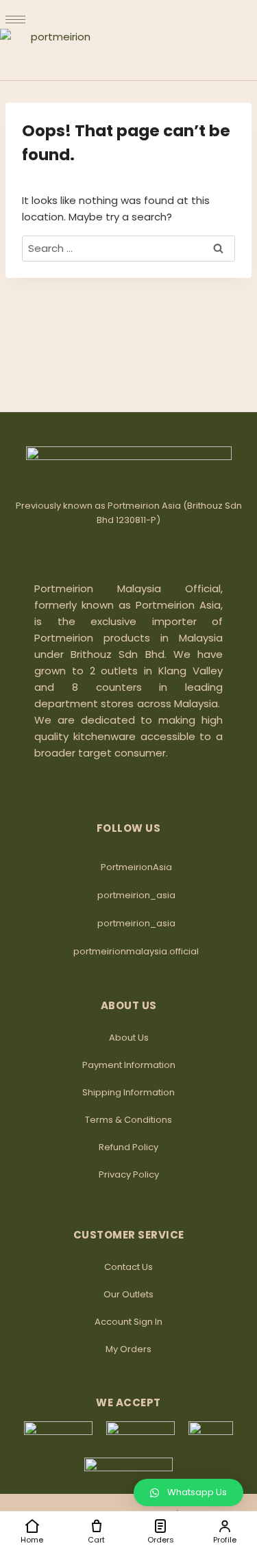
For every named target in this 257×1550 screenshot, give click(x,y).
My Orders (128, 1349)
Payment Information (128, 1064)
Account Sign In (128, 1321)
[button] (188, 1492)
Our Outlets (128, 1294)
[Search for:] (128, 248)
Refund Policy (128, 1147)
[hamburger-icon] (15, 19)
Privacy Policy (129, 1174)
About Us (129, 1037)
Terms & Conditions (128, 1119)
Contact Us (128, 1266)
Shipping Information (128, 1092)
